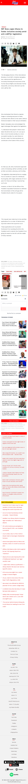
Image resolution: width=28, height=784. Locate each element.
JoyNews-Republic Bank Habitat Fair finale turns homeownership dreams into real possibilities (13, 475)
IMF (25, 271)
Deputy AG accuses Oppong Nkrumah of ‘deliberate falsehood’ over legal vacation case (13, 559)
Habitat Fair (14, 745)
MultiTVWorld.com (14, 701)
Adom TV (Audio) (14, 704)
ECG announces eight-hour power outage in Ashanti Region (12, 573)
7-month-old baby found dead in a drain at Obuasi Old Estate (13, 438)
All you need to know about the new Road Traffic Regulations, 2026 (13, 579)
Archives (14, 754)
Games (14, 742)
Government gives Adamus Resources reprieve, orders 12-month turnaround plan (14, 544)
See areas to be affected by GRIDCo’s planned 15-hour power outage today (13, 584)
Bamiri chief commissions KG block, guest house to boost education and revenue (13, 481)
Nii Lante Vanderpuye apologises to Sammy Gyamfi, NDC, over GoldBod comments (13, 528)
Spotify (15, 774)
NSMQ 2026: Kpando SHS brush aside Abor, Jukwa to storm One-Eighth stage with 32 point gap (13, 461)
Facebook (14, 720)
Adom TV (14, 695)
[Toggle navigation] (25, 3)
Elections (14, 757)
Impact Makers (14, 748)
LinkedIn (14, 729)
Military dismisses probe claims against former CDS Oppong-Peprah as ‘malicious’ (14, 551)
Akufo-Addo (9, 271)
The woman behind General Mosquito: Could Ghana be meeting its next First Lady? (14, 604)
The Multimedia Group (14, 645)
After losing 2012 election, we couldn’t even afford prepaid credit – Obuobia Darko (13, 454)
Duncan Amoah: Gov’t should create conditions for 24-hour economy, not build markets (13, 468)
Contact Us (14, 651)
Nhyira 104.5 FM (14, 682)
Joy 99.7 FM (14, 667)
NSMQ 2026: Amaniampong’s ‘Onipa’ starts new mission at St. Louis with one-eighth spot (13, 597)
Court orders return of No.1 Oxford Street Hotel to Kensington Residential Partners (13, 536)
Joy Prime (14, 698)
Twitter (14, 723)
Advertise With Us (14, 648)
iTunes (20, 769)
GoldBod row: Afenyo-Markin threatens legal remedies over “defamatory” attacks (14, 520)
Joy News (14, 692)
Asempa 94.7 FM (14, 676)
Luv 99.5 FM (14, 679)
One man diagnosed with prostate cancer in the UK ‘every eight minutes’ (13, 449)
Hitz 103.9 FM (14, 673)
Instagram (14, 726)
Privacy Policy (14, 657)
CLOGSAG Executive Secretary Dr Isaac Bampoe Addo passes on (14, 590)
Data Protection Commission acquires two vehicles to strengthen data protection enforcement (13, 495)
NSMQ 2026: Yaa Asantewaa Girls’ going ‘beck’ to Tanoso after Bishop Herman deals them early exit (13, 488)
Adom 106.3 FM (14, 670)
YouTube (14, 717)
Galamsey (14, 751)
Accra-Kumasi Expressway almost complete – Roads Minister (12, 514)
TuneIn (11, 769)
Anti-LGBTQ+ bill (18, 271)
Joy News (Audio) (14, 707)
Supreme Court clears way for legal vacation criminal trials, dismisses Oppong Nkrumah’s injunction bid (13, 507)
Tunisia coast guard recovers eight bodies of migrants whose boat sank (13, 443)
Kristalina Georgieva (6, 273)
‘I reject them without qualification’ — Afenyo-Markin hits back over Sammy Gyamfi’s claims (13, 567)
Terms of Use (14, 654)
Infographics (14, 732)
